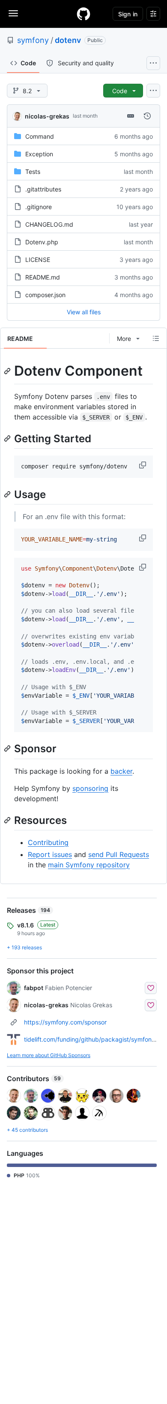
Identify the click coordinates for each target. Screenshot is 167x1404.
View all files (84, 312)
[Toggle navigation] (13, 13)
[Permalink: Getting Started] (8, 438)
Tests (32, 171)
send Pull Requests (118, 854)
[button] (143, 465)
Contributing (48, 842)
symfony (33, 40)
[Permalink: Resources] (8, 820)
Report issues (50, 854)
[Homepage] (83, 14)
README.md (42, 277)
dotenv (68, 40)
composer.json (45, 294)
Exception (39, 154)
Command (39, 136)
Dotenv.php (41, 242)
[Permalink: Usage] (8, 494)
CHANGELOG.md (49, 224)
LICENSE (37, 259)
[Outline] (156, 338)
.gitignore (38, 206)
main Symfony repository (89, 864)
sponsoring (90, 788)
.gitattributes (43, 189)
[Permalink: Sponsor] (8, 749)
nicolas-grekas (47, 116)
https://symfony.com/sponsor (65, 1022)
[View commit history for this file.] (147, 116)
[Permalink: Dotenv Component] (8, 371)
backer (121, 771)
